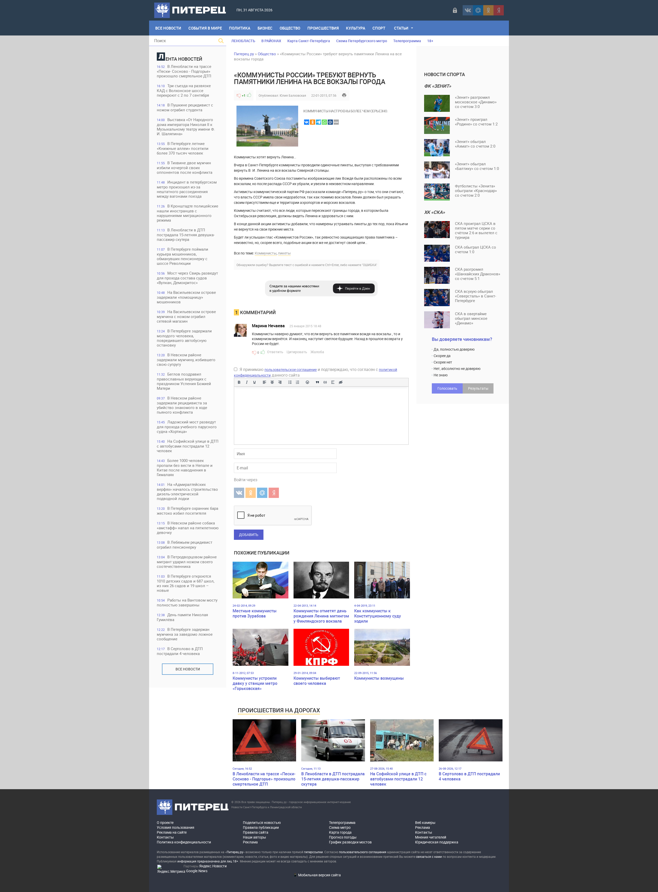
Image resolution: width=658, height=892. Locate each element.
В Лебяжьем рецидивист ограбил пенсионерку (184, 545)
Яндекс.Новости (213, 865)
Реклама (250, 842)
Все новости (188, 669)
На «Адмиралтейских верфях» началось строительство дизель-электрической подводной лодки (187, 491)
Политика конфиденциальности (184, 842)
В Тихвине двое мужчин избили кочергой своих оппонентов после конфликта (184, 167)
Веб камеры (425, 822)
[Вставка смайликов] (308, 382)
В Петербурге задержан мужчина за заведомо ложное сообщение (185, 634)
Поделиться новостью (262, 822)
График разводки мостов (350, 842)
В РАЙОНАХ (271, 40)
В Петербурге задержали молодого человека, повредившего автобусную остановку (184, 338)
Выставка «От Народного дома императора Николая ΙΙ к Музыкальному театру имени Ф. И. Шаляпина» (186, 126)
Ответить (275, 351)
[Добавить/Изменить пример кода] (325, 382)
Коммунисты (266, 253)
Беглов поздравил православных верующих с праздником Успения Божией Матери (184, 381)
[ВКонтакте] (468, 10)
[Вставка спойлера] (333, 382)
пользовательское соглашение (290, 369)
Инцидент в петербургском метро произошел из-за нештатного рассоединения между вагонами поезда (187, 189)
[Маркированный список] (290, 382)
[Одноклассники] (488, 10)
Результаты (478, 388)
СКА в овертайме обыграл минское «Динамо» (471, 318)
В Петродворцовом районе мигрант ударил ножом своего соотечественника (187, 561)
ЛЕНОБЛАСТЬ (243, 40)
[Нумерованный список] (297, 382)
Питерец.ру (244, 53)
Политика (239, 28)
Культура (355, 28)
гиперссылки (313, 852)
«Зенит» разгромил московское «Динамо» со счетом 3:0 (476, 102)
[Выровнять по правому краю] (280, 382)
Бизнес (265, 28)
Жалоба (317, 351)
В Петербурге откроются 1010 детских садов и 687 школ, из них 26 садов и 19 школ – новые (185, 583)
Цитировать (297, 351)
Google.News (196, 870)
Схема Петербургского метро (361, 40)
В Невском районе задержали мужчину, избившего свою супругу (186, 359)
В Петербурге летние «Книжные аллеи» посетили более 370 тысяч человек (182, 148)
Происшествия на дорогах (279, 710)
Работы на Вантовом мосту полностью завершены (187, 602)
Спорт (378, 28)
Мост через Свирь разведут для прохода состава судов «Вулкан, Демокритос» (187, 277)
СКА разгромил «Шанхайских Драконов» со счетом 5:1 (477, 274)
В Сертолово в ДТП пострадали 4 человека (180, 651)
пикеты (284, 253)
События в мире (205, 28)
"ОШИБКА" (369, 265)
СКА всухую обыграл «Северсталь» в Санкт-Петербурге (475, 296)
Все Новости (168, 28)
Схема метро (340, 827)
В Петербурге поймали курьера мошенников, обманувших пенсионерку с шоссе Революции (182, 256)
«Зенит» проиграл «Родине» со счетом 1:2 (476, 121)
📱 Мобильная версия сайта (317, 874)
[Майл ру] (478, 10)
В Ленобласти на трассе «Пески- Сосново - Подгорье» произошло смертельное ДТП (184, 71)
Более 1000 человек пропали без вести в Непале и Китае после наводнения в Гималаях (185, 467)
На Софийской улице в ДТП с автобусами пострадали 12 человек (187, 446)
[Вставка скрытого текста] (340, 382)
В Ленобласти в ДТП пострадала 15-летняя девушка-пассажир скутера (186, 234)
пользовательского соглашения (362, 852)
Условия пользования (175, 827)
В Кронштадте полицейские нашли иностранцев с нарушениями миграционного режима (187, 213)
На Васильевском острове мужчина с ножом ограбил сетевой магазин (186, 316)
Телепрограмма (407, 40)
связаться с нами (429, 856)
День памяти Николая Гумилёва (182, 617)
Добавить (248, 534)
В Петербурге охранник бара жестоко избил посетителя (187, 511)
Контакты (165, 837)
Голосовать (447, 388)
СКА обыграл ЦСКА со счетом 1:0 (475, 249)
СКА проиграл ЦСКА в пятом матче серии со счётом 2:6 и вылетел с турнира (476, 230)
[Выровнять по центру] (272, 382)
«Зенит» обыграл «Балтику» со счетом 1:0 (477, 166)
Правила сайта (255, 832)
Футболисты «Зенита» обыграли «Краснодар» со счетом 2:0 (476, 190)
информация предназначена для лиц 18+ (207, 861)
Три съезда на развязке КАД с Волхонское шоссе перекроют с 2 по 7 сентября (184, 90)
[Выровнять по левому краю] (264, 382)
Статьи (401, 28)
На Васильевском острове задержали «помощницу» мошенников (186, 297)
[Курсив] (247, 382)
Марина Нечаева (268, 326)
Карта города (340, 832)
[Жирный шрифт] (239, 382)
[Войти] (455, 10)
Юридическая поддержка (436, 842)
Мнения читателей (430, 837)
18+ (430, 40)
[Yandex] (499, 10)
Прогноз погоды (343, 837)
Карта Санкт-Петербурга (308, 40)
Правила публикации (261, 827)
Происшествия (323, 28)
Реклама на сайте (172, 832)
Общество (290, 28)
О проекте (165, 822)
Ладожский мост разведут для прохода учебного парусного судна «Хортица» (187, 426)
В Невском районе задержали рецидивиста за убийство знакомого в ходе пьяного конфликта (182, 405)
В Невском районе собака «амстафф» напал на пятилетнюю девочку (187, 527)
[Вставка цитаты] (317, 382)
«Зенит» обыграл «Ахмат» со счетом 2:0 (475, 144)
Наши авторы (254, 837)
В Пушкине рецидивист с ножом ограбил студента (185, 107)
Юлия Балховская (293, 95)
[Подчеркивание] (254, 382)
